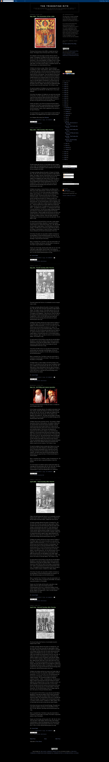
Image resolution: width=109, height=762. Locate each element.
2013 (65, 151)
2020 (65, 94)
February (67, 147)
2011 (65, 155)
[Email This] (30, 122)
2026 (65, 82)
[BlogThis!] (32, 122)
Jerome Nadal (35, 255)
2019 (65, 96)
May (66, 121)
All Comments (67, 177)
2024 (65, 86)
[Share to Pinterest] (36, 122)
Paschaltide (37, 261)
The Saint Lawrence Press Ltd (50, 751)
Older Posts (57, 738)
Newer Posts (33, 738)
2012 (65, 153)
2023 (65, 88)
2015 (65, 104)
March (66, 145)
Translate (73, 168)
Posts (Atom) (39, 741)
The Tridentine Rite (54, 6)
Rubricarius (67, 190)
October (67, 111)
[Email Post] (54, 119)
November (67, 109)
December (67, 107)
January (67, 149)
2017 (65, 100)
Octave (40, 123)
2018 (65, 98)
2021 (65, 92)
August (67, 115)
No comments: (49, 119)
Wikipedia (47, 117)
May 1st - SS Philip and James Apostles (42, 387)
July (66, 117)
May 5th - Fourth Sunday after (42, 268)
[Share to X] (33, 122)
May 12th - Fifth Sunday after (41, 130)
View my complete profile (69, 195)
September (67, 113)
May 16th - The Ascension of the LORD (42, 16)
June (66, 119)
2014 (65, 105)
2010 (65, 157)
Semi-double (44, 261)
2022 (65, 90)
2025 (65, 84)
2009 (65, 159)
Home (45, 738)
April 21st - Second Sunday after (43, 607)
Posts (65, 174)
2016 (65, 102)
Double (36, 123)
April (66, 143)
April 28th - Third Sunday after (42, 481)
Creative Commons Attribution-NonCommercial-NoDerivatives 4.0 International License (71, 54)
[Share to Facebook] (35, 122)
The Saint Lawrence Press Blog (69, 43)
